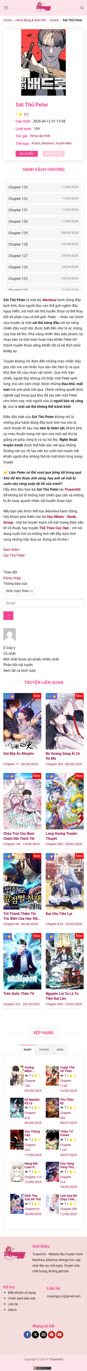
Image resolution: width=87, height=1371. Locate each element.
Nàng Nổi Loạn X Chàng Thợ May (32, 1165)
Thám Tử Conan (66, 1133)
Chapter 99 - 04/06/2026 (20, 924)
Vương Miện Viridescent (33, 1069)
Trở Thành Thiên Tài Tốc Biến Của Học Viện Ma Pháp (21, 916)
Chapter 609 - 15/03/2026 (64, 1004)
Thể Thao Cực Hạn (54, 528)
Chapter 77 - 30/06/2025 (20, 764)
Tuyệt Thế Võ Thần (67, 1069)
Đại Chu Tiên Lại (59, 914)
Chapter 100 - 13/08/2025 (21, 844)
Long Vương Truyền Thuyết (61, 835)
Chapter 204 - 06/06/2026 (64, 764)
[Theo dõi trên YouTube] (59, 1334)
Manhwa (48, 143)
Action (54, 20)
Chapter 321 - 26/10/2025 (21, 1004)
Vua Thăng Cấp (32, 1133)
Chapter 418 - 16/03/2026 (64, 924)
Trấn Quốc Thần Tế (18, 993)
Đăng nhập (12, 578)
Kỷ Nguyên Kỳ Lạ (32, 1101)
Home (7, 20)
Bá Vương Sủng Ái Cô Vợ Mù (63, 756)
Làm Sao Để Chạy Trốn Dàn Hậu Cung (68, 1197)
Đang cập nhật (40, 135)
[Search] (82, 8)
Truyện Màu (63, 143)
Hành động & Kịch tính (30, 20)
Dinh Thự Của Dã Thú (33, 1197)
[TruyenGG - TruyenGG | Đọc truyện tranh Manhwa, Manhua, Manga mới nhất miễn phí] (43, 7)
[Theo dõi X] (35, 1334)
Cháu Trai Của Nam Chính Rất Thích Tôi (18, 835)
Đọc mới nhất (53, 153)
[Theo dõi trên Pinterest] (51, 1334)
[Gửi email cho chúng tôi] (43, 1334)
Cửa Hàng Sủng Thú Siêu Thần (67, 1165)
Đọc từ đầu (26, 153)
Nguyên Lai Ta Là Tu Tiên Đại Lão (62, 996)
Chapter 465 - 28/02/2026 (64, 844)
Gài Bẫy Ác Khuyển (18, 753)
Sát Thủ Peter (14, 555)
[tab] (27, 1049)
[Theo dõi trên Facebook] (27, 1334)
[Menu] (6, 7)
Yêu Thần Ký (67, 1101)
